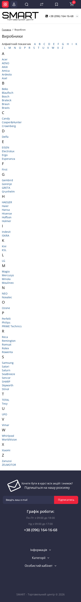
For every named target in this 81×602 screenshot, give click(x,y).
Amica (6, 70)
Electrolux (8, 151)
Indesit (6, 232)
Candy (6, 118)
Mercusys (8, 275)
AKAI (5, 67)
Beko (5, 89)
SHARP (6, 381)
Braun (6, 104)
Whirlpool (8, 436)
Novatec (7, 297)
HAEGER (7, 202)
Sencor (6, 378)
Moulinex (8, 283)
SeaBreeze (8, 374)
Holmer (6, 221)
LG (3, 261)
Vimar (5, 425)
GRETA (6, 188)
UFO (4, 414)
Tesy (5, 403)
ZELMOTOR (9, 465)
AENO (5, 63)
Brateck (6, 100)
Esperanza (8, 159)
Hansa (6, 210)
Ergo (5, 155)
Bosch (5, 96)
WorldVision (9, 439)
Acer (5, 59)
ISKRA (5, 235)
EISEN (5, 147)
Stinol (5, 389)
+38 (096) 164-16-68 (60, 16)
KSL (4, 250)
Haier (5, 206)
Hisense (7, 213)
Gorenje (7, 184)
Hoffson (6, 217)
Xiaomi (6, 450)
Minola (6, 279)
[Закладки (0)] (56, 4)
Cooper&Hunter (12, 122)
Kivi (4, 246)
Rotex (5, 348)
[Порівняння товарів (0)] (42, 4)
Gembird (7, 180)
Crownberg (9, 126)
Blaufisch (7, 92)
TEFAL (5, 400)
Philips (6, 322)
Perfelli (6, 318)
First (4, 169)
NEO (5, 293)
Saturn (6, 370)
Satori (5, 366)
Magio (6, 271)
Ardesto (7, 74)
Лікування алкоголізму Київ (40, 536)
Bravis (6, 108)
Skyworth (7, 385)
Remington (9, 340)
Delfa (5, 137)
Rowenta (7, 352)
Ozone (6, 308)
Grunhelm (8, 191)
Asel (4, 78)
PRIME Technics (12, 326)
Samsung (8, 363)
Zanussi (7, 461)
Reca (5, 337)
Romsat (6, 344)
